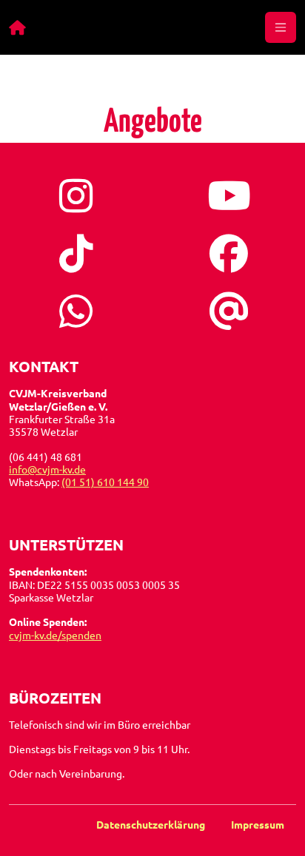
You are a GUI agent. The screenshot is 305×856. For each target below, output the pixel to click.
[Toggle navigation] (280, 27)
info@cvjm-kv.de (47, 469)
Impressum (257, 824)
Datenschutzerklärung (151, 824)
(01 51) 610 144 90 (105, 481)
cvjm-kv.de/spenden (55, 634)
